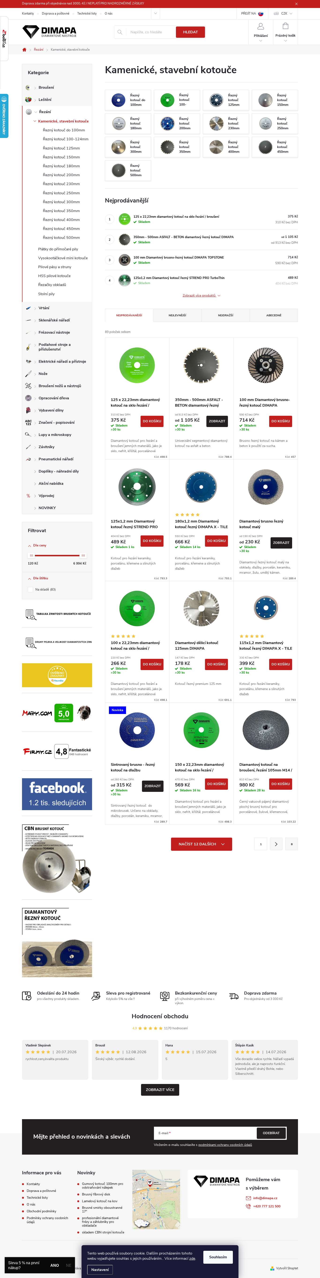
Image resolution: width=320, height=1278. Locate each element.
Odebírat (271, 1133)
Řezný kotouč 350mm (61, 211)
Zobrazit (217, 421)
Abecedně (273, 315)
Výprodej (46, 495)
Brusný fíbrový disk (96, 1194)
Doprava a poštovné (55, 13)
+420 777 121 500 (266, 1206)
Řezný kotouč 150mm (61, 157)
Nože (43, 373)
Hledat (190, 32)
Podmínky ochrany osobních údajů (47, 1220)
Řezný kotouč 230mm (61, 184)
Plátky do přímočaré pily (58, 249)
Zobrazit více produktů (199, 296)
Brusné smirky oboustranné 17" (102, 1209)
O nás (108, 13)
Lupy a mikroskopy (55, 434)
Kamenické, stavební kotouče (63, 121)
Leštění (45, 99)
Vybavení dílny (51, 410)
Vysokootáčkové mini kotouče (63, 258)
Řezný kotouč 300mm (61, 202)
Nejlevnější (177, 315)
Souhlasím (218, 1257)
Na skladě (45, 589)
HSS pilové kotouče (54, 275)
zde (192, 1258)
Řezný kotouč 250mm (61, 193)
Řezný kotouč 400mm (61, 219)
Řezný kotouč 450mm (61, 228)
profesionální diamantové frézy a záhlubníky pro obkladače (100, 1222)
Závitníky (46, 447)
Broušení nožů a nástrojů (60, 386)
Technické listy (87, 13)
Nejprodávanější (129, 315)
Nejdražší (225, 315)
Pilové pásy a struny (54, 267)
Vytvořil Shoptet (287, 1268)
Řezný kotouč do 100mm (64, 130)
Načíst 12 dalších (198, 844)
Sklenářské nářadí (54, 320)
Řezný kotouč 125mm (61, 148)
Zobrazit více (160, 1089)
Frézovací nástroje (54, 332)
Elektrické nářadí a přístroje (62, 361)
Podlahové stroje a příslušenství (55, 347)
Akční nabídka (51, 483)
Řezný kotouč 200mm (61, 175)
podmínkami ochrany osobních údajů (225, 1145)
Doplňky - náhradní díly (59, 471)
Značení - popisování (56, 422)
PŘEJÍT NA (248, 13)
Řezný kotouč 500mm (61, 237)
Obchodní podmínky (41, 1211)
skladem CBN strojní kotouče (103, 1232)
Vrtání (44, 308)
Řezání (45, 111)
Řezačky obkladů (52, 284)
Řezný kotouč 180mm (61, 166)
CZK (284, 13)
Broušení (46, 87)
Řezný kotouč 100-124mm (66, 139)
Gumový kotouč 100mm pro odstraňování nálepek (102, 1186)
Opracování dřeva (54, 398)
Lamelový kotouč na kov (99, 1201)
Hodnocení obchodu (160, 1016)
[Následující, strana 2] (276, 844)
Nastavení (100, 1269)
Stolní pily (46, 294)
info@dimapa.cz (265, 1198)
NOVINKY (47, 508)
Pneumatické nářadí (56, 459)
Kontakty (28, 13)
